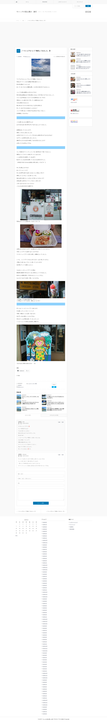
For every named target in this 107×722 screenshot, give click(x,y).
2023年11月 (45, 594)
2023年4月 (45, 610)
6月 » (17, 535)
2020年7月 (45, 684)
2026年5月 (45, 529)
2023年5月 (45, 607)
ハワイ (33, 383)
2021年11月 (45, 648)
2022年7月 (45, 630)
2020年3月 (45, 693)
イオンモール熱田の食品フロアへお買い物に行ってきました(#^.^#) (83, 92)
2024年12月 (45, 565)
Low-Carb (67, 719)
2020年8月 (45, 682)
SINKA (62, 719)
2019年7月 (45, 711)
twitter (88, 12)
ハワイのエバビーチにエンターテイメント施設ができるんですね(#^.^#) (30, 403)
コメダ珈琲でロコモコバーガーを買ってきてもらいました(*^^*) (83, 67)
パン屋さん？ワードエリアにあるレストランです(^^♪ (55, 397)
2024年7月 (45, 576)
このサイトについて (62, 1)
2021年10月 (45, 650)
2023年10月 (45, 596)
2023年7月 (45, 603)
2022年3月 (45, 639)
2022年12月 (45, 619)
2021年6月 (45, 659)
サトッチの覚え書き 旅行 (27, 12)
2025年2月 (45, 560)
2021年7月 (45, 657)
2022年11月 (45, 621)
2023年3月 (45, 612)
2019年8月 (45, 709)
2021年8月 (45, 655)
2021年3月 (45, 666)
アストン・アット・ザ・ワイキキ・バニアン (30, 397)
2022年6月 (45, 632)
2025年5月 (45, 553)
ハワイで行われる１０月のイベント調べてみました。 (30, 409)
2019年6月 (45, 713)
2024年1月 (45, 589)
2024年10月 (45, 569)
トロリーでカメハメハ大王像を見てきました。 (83, 86)
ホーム (27, 1)
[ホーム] (17, 2)
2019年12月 (45, 700)
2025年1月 (45, 562)
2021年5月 (45, 661)
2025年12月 (45, 540)
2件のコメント (27, 56)
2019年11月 (45, 702)
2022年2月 (45, 641)
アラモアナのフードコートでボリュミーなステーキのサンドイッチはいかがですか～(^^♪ (55, 403)
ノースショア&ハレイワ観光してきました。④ (55, 511)
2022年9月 (45, 625)
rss (86, 12)
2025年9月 (45, 544)
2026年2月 (45, 535)
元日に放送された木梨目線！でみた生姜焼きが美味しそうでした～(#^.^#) (55, 409)
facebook (90, 12)
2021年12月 (45, 646)
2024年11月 (45, 567)
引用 (62, 422)
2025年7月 (45, 549)
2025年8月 (45, 547)
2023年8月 (45, 601)
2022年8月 (45, 628)
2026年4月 (45, 531)
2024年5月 (45, 580)
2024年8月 (45, 574)
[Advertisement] (53, 34)
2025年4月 (45, 556)
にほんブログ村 (74, 102)
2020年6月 (45, 686)
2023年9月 (45, 598)
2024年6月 (45, 578)
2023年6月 (45, 605)
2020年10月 (45, 677)
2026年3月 (45, 533)
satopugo (19, 56)
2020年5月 (45, 689)
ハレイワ (30, 383)
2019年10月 (45, 704)
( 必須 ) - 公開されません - (25, 478)
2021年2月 (45, 668)
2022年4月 (45, 637)
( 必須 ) (20, 473)
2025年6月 (45, 551)
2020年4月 (45, 691)
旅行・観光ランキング (74, 113)
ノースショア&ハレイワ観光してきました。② (26, 511)
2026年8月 (45, 522)
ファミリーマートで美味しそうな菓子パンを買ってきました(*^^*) (83, 61)
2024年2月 (45, 587)
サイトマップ (80, 1)
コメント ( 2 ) (28, 415)
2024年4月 (45, 583)
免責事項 (71, 526)
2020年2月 (45, 695)
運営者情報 (44, 1)
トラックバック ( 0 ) (54, 415)
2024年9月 (45, 571)
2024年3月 (45, 585)
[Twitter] (54, 387)
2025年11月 (45, 542)
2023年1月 (45, 616)
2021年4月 (45, 664)
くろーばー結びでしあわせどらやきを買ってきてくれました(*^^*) (83, 55)
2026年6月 (45, 526)
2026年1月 (45, 538)
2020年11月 (45, 675)
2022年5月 (45, 634)
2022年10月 (45, 623)
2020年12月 (45, 673)
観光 (36, 383)
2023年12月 (45, 592)
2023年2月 (45, 614)
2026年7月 (45, 524)
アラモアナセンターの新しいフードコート (83, 79)
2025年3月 (45, 558)
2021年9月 (45, 652)
